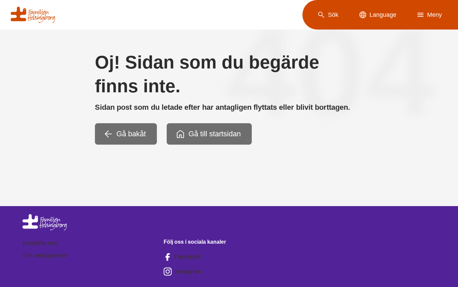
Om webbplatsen (45, 255)
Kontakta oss (39, 243)
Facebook (187, 256)
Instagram (187, 271)
